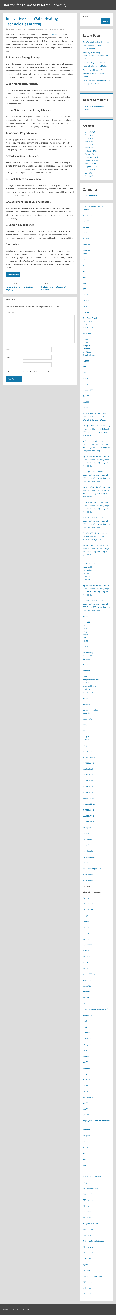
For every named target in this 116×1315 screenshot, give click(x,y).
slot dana (86, 833)
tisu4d (85, 294)
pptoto (85, 324)
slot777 (85, 1062)
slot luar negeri (89, 757)
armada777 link (89, 974)
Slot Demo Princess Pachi (93, 1176)
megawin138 (88, 390)
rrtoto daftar (88, 321)
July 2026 (89, 135)
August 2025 (90, 170)
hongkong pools (89, 857)
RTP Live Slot (88, 1253)
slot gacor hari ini (89, 692)
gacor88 (86, 1115)
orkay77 (86, 736)
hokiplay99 (87, 339)
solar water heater (57, 34)
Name (8, 350)
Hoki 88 (86, 221)
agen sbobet (88, 945)
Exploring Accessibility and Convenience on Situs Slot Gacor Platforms (95, 55)
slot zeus (86, 956)
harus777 (86, 730)
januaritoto (87, 986)
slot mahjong (88, 652)
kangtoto (86, 209)
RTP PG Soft (87, 1217)
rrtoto (85, 367)
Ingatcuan (87, 333)
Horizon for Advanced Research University (35, 5)
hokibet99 (87, 992)
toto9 (85, 1027)
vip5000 (86, 361)
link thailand (88, 775)
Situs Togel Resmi (90, 318)
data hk (86, 863)
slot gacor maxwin (90, 1135)
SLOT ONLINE (88, 781)
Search (85, 16)
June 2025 (89, 176)
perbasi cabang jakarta (92, 868)
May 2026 (89, 141)
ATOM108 (86, 665)
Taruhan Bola (88, 909)
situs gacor (87, 827)
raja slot (86, 951)
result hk (86, 576)
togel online (87, 570)
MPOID (85, 638)
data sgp (86, 1270)
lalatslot (86, 676)
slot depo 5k (87, 215)
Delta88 (86, 227)
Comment (10, 313)
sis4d (85, 233)
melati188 (87, 1079)
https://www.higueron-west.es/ (95, 1009)
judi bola (86, 239)
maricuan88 (87, 656)
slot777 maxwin (89, 564)
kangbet (86, 1056)
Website (8, 365)
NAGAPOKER (88, 997)
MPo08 (85, 641)
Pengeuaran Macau (90, 1223)
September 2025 (91, 166)
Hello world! (89, 109)
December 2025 (91, 157)
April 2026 (89, 144)
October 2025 (90, 163)
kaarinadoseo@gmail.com (37, 29)
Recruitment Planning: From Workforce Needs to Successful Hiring (95, 73)
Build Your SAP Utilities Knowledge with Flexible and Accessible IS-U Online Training (96, 45)
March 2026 (89, 148)
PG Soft (86, 898)
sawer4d (86, 300)
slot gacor (87, 631)
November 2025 (91, 160)
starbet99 (87, 980)
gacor (85, 289)
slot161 (86, 962)
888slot (86, 634)
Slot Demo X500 (89, 1194)
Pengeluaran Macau (90, 1188)
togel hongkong (89, 839)
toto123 (86, 739)
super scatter (88, 719)
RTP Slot (86, 1206)
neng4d (86, 725)
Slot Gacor (87, 1235)
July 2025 (89, 173)
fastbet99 (87, 1033)
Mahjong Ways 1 (89, 798)
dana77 (86, 1050)
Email (8, 357)
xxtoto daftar (88, 327)
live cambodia (88, 1097)
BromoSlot (87, 408)
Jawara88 (86, 622)
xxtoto (85, 378)
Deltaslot (86, 349)
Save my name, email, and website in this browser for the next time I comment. (37, 372)
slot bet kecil (88, 769)
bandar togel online (90, 710)
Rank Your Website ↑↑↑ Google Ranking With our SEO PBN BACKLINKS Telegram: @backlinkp (96, 416)
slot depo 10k (88, 751)
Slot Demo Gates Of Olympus (94, 1276)
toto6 (85, 1021)
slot (84, 259)
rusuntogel (87, 625)
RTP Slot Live (88, 904)
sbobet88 (86, 244)
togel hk (86, 573)
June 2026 (89, 138)
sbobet (85, 253)
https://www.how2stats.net (93, 206)
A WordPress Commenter (95, 106)
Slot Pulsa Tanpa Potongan (93, 1241)
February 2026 (91, 151)
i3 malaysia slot (89, 355)
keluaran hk (87, 567)
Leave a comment (58, 29)
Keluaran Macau (89, 804)
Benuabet (86, 659)
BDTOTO (86, 647)
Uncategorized (13, 274)
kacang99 (87, 968)
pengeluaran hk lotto (91, 680)
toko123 (86, 1171)
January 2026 (90, 154)
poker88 (86, 312)
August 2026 (90, 132)
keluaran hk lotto (89, 686)
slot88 (85, 616)
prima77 (86, 845)
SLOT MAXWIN (88, 763)
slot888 (86, 402)
